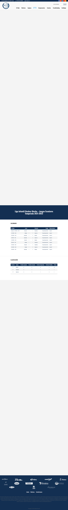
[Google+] (61, 1)
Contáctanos (39, 492)
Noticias (33, 492)
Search (65, 4)
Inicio (27, 492)
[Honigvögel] (34, 483)
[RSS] (65, 1)
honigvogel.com (28, 0)
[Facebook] (59, 1)
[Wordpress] (62, 1)
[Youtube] (64, 1)
